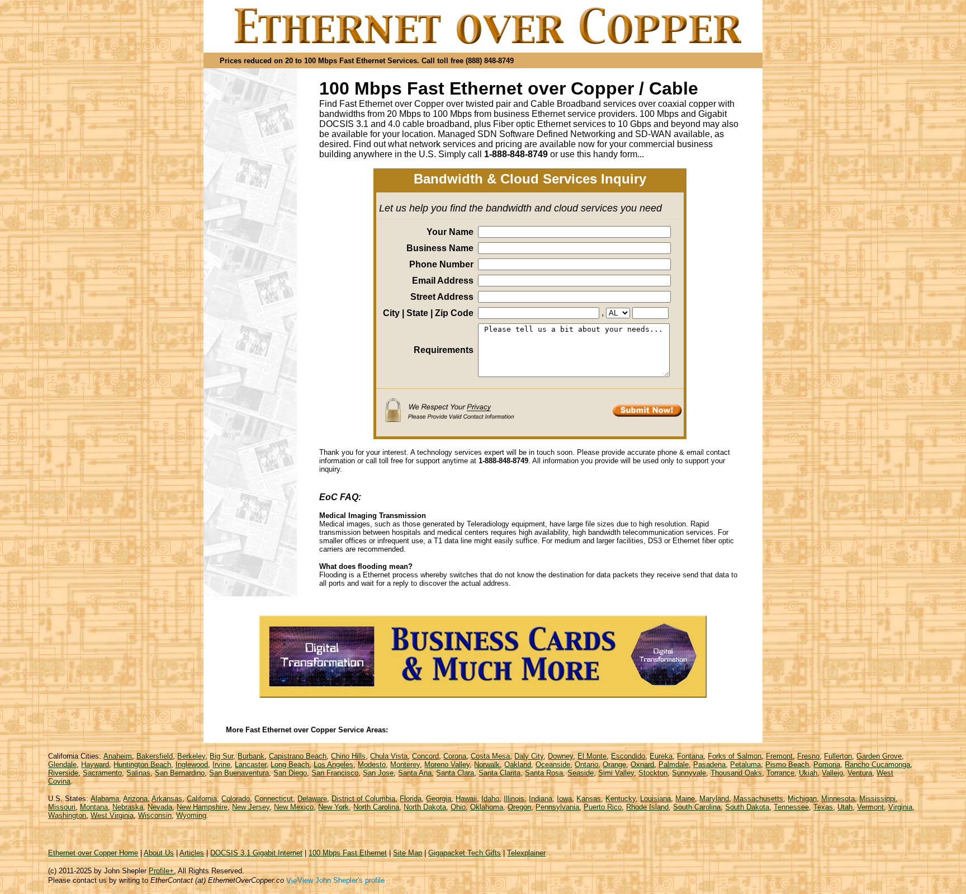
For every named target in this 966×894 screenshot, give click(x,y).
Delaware (312, 798)
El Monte (592, 756)
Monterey (405, 764)
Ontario (586, 764)
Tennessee (791, 807)
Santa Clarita (499, 773)
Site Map (407, 853)
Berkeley (191, 756)
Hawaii (466, 798)
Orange (614, 764)
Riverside (63, 773)
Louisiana (655, 798)
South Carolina (697, 807)
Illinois (514, 798)
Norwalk (487, 764)
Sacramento (102, 773)
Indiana (540, 798)
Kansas (588, 798)
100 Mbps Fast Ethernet (348, 853)
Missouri (61, 807)
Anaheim (117, 756)
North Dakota (425, 807)
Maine (685, 798)
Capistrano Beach (297, 756)
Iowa (564, 798)
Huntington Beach (142, 764)
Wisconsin (155, 815)
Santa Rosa (544, 773)
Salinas (138, 773)
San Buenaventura (239, 773)
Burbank (251, 756)
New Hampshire (202, 807)
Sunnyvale (689, 773)
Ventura (859, 773)
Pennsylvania (557, 807)
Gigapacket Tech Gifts (464, 853)
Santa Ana (415, 773)
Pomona (826, 764)
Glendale (62, 764)
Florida (411, 798)
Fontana (690, 756)
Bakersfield (154, 756)
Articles (191, 853)
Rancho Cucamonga (877, 764)
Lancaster (250, 764)
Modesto (372, 764)
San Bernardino (180, 773)
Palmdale (674, 764)
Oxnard (642, 764)
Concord (425, 756)
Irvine (221, 764)
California (202, 798)
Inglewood (192, 764)
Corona (454, 756)
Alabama (105, 798)
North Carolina (376, 807)
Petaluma (745, 764)
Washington (67, 815)
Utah (845, 807)
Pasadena (709, 764)
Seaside (580, 773)
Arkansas (166, 798)
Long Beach (290, 764)
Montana (94, 807)
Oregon (519, 807)
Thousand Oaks (736, 773)
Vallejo (832, 773)
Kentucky (620, 798)
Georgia (438, 798)
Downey (560, 756)
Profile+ (161, 871)
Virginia (900, 807)
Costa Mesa (490, 756)
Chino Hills (348, 756)
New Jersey (250, 807)
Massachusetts (758, 798)
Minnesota (838, 798)
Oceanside (553, 764)
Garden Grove (879, 756)
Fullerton (838, 756)
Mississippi (877, 798)
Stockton (652, 773)
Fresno (808, 756)
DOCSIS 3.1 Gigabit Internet (256, 853)
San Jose (378, 773)
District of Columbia (363, 798)
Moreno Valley (447, 764)
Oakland (517, 764)
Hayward (95, 764)
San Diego (290, 773)
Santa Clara (455, 773)
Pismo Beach (787, 764)
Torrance (780, 773)
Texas (823, 807)
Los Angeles (333, 764)
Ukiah (808, 773)
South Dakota (747, 807)
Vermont (870, 807)
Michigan (802, 798)
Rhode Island (647, 807)
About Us (159, 853)
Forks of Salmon (734, 756)
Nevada (160, 807)
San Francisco (334, 773)
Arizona (135, 798)
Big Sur (221, 756)
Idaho (490, 798)
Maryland (714, 798)
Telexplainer (526, 853)
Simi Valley (616, 773)
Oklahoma (486, 807)
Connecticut (273, 798)
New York (333, 807)
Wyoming (191, 815)
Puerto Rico (603, 807)
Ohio (458, 807)
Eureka (661, 756)
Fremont (779, 756)
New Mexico (294, 807)
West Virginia (112, 815)
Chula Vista (389, 756)
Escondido (628, 756)
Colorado (235, 798)
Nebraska (127, 807)
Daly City (528, 756)
